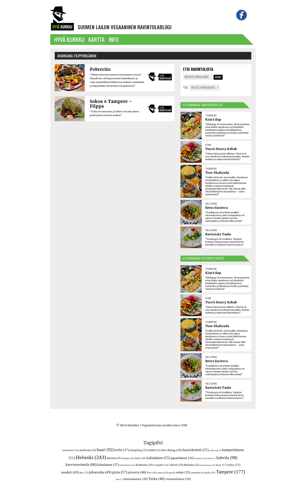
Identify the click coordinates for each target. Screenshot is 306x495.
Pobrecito (100, 69)
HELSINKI (211, 203)
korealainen (127, 465)
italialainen (158, 458)
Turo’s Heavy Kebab (221, 149)
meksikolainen (207, 465)
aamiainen (70, 450)
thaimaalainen (135, 479)
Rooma (170, 472)
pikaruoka (100, 472)
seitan (183, 472)
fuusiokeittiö (195, 450)
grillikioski (215, 450)
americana (88, 450)
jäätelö (211, 458)
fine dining (171, 450)
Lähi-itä (176, 464)
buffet (121, 450)
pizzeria (137, 472)
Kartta (96, 39)
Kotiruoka (144, 464)
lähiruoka (191, 464)
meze (221, 464)
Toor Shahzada (217, 173)
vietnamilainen (178, 479)
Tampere (230, 471)
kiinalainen (108, 464)
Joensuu (200, 458)
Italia (140, 458)
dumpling (139, 450)
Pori (152, 472)
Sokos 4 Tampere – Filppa (111, 104)
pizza (119, 472)
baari (105, 449)
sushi (209, 472)
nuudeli (70, 472)
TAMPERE (211, 115)
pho (84, 472)
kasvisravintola (81, 464)
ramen (161, 472)
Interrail (114, 458)
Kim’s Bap (213, 119)
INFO (113, 39)
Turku (156, 479)
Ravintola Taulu (218, 234)
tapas (119, 479)
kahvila (226, 457)
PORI (208, 144)
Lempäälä (160, 465)
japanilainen (182, 458)
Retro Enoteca (216, 208)
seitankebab (197, 472)
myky (233, 464)
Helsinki (91, 457)
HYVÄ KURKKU (69, 39)
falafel (154, 450)
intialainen (127, 458)
